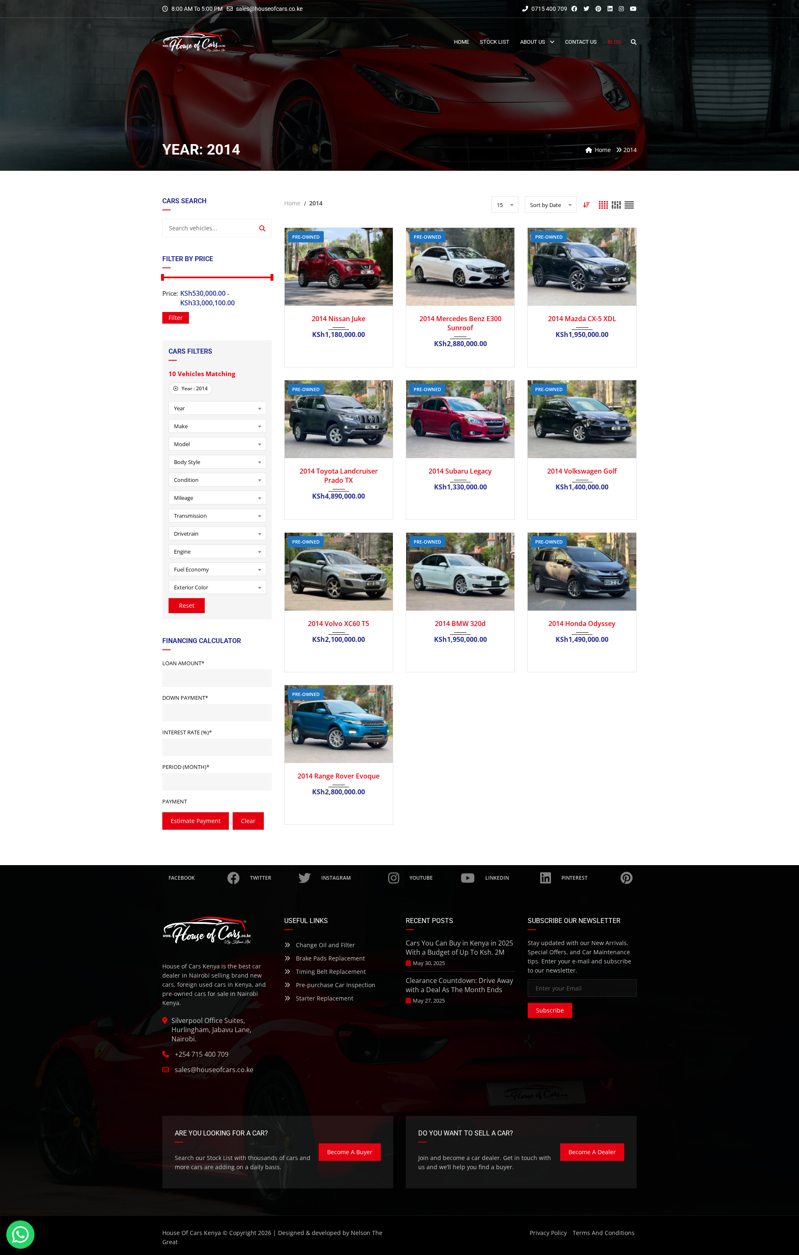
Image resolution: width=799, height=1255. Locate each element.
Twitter (260, 877)
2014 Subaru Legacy (460, 471)
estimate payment (196, 821)
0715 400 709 (548, 8)
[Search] (262, 228)
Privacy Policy (548, 1233)
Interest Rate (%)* (187, 732)
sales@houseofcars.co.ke (269, 8)
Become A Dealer (592, 1152)
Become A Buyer (349, 1152)
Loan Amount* (183, 663)
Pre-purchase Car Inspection (334, 985)
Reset (186, 605)
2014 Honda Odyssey (581, 623)
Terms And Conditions (604, 1233)
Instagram (336, 877)
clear (248, 821)
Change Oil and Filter (324, 945)
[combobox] (217, 408)
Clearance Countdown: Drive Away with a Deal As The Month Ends (459, 985)
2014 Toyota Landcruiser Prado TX (339, 476)
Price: (170, 293)
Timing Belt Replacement (330, 972)
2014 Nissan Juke (338, 318)
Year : (194, 388)
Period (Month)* (185, 767)
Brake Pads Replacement (329, 958)
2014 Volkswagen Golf (582, 471)
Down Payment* (185, 697)
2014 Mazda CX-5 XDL (582, 318)
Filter (176, 318)
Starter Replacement (323, 998)
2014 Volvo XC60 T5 (338, 623)
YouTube (421, 877)
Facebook (182, 877)
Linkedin (497, 877)
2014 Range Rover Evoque (339, 776)
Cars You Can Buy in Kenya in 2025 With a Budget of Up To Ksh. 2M (459, 947)
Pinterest (574, 877)
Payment (174, 801)
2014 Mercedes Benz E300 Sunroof (460, 323)
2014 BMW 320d (460, 623)
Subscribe (550, 1010)
